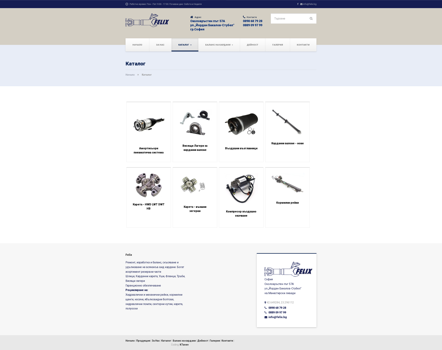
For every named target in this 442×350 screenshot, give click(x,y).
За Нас (160, 44)
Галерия (277, 44)
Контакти (303, 44)
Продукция (143, 340)
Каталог (183, 44)
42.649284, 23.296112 (280, 302)
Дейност (252, 44)
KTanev (184, 344)
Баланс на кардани (217, 44)
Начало (137, 44)
